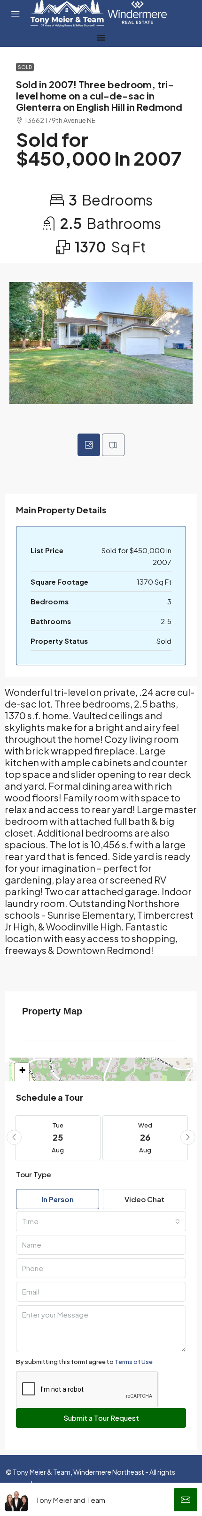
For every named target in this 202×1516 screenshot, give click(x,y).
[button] (14, 1137)
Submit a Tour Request (101, 1417)
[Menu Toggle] (101, 37)
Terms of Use (134, 1361)
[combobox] (101, 1221)
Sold (25, 67)
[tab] (89, 445)
